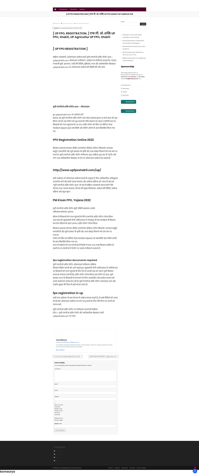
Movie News (73, 9)
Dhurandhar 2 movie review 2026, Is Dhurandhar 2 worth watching (132, 36)
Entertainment (63, 9)
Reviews (82, 9)
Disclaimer (132, 467)
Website (56, 396)
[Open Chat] (195, 471)
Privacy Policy (124, 467)
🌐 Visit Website (60, 350)
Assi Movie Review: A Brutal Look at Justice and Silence (134, 48)
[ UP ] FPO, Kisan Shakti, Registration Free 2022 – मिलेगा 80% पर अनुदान (68, 356)
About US (110, 467)
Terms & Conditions (141, 467)
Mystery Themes (85, 467)
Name (56, 384)
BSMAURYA (57, 23)
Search (123, 21)
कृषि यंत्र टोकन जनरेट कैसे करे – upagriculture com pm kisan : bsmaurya (104, 356)
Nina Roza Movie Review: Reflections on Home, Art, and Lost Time (133, 54)
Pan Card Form (129, 102)
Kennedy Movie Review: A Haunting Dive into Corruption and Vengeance (133, 42)
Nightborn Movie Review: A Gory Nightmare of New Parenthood (134, 59)
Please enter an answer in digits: (58, 419)
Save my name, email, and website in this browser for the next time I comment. (58, 409)
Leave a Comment (67, 23)
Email (56, 390)
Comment (57, 369)
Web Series (126, 95)
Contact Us (117, 467)
